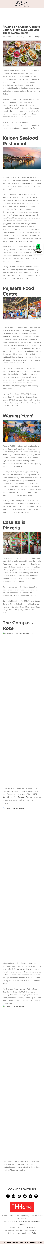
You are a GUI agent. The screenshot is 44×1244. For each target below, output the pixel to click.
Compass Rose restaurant (31, 963)
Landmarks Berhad (29, 1227)
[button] (4, 4)
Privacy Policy (31, 1233)
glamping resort (20, 794)
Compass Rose (24, 797)
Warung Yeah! (18, 416)
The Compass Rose (10, 791)
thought (37, 36)
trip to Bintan (32, 128)
